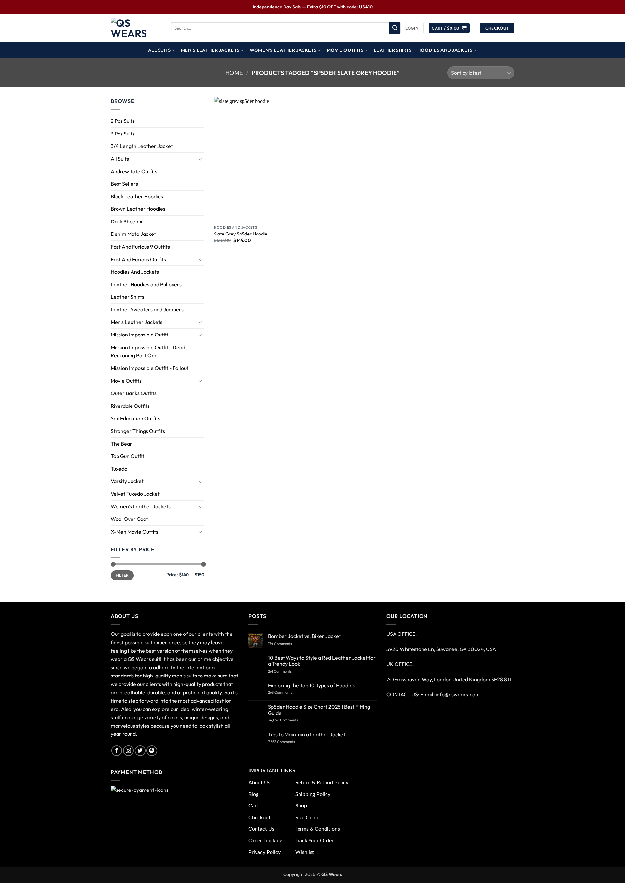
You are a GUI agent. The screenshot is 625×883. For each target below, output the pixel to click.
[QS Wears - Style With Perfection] (136, 28)
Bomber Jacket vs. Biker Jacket (304, 636)
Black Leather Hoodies (137, 196)
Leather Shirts (392, 50)
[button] (411, 28)
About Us (259, 782)
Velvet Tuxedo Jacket (135, 494)
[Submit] (394, 28)
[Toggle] (200, 159)
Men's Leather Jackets (136, 322)
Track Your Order (314, 840)
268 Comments (288, 693)
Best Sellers (124, 183)
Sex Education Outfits (135, 418)
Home (234, 73)
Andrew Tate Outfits (134, 171)
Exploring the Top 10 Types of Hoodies (311, 685)
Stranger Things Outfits (138, 431)
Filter (122, 575)
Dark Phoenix (126, 221)
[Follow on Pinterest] (151, 750)
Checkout (259, 817)
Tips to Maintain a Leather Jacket (306, 735)
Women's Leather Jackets (141, 506)
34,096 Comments (289, 720)
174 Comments (286, 644)
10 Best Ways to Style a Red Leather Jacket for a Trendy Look (322, 661)
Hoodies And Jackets (444, 50)
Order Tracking (265, 840)
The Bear (121, 443)
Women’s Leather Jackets (283, 50)
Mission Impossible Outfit (139, 335)
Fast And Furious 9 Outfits (140, 246)
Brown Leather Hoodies (138, 209)
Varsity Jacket (127, 481)
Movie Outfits (345, 50)
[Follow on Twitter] (140, 750)
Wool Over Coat (129, 519)
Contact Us (261, 829)
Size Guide (307, 817)
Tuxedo (119, 468)
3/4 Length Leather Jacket (142, 146)
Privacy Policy (264, 852)
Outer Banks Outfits (134, 393)
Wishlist (304, 852)
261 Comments (286, 671)
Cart (253, 805)
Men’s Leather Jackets (210, 50)
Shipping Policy (312, 794)
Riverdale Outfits (130, 406)
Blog (253, 794)
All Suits (159, 50)
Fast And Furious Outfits (138, 259)
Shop (301, 805)
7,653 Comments (288, 742)
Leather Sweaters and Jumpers (147, 309)
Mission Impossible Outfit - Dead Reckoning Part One (148, 351)
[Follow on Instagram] (128, 750)
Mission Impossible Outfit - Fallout (149, 368)
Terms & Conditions (317, 829)
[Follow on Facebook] (116, 750)
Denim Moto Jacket (133, 234)
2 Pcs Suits (123, 121)
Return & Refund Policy (321, 782)
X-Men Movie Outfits (134, 531)
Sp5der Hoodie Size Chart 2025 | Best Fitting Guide (319, 710)
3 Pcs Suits (123, 133)
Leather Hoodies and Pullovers (146, 284)
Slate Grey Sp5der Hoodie (240, 234)
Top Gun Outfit (127, 456)
